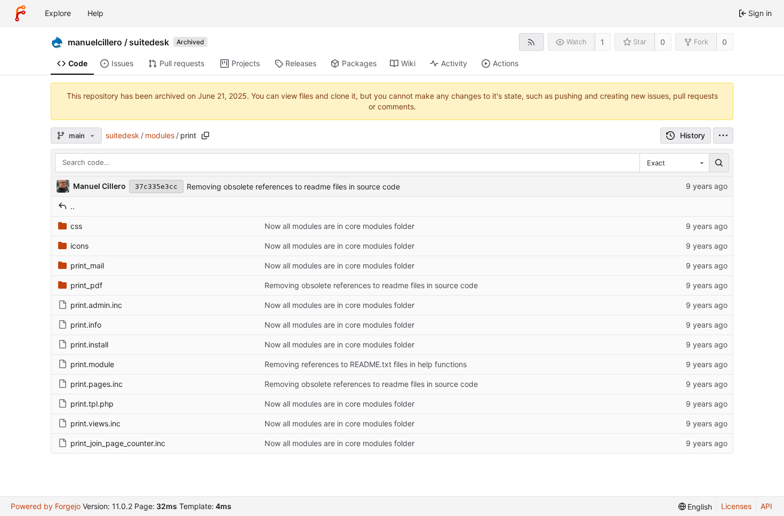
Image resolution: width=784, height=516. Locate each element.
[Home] (20, 13)
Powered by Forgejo (46, 506)
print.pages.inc (96, 383)
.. (72, 206)
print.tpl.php (92, 403)
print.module (92, 364)
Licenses (736, 506)
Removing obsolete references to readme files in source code (293, 186)
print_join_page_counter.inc (117, 443)
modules (159, 135)
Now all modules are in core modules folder (339, 226)
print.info (85, 324)
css (76, 226)
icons (79, 245)
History (692, 135)
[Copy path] (205, 135)
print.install (89, 344)
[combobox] (674, 162)
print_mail (87, 265)
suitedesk (149, 42)
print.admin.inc (96, 304)
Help (95, 13)
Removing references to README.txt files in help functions (366, 364)
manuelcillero (95, 42)
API (766, 506)
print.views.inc (95, 423)
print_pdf (86, 285)
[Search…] (719, 162)
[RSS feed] (531, 42)
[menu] (723, 136)
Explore (58, 13)
